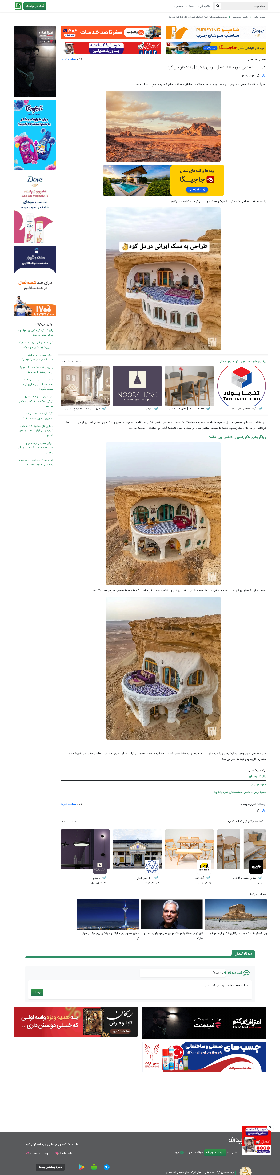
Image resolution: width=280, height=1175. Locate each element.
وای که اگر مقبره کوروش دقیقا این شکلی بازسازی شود (35, 332)
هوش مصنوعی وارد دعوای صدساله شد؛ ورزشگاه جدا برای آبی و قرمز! (35, 448)
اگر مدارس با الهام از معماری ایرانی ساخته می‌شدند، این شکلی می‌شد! (35, 401)
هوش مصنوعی (257, 60)
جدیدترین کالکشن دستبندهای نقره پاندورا (240, 792)
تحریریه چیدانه (248, 804)
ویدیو (179, 6)
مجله (191, 6)
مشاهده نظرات (68, 59)
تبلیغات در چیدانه (215, 1152)
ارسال (37, 992)
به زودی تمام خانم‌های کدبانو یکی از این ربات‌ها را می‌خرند (35, 369)
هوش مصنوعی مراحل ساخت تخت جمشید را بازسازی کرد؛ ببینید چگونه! (38, 384)
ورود (177, 1152)
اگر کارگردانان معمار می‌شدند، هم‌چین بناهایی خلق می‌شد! (37, 416)
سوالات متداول (195, 1152)
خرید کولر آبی (257, 784)
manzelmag (38, 1153)
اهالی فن (205, 6)
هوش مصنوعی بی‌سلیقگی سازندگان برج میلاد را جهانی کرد (36, 357)
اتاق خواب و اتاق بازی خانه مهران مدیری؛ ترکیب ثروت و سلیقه (35, 345)
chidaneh (65, 1153)
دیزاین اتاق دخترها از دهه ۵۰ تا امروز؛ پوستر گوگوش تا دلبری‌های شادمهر (36, 431)
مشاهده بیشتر (73, 361)
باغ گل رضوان (257, 776)
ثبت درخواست (35, 6)
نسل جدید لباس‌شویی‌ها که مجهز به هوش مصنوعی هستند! (35, 462)
